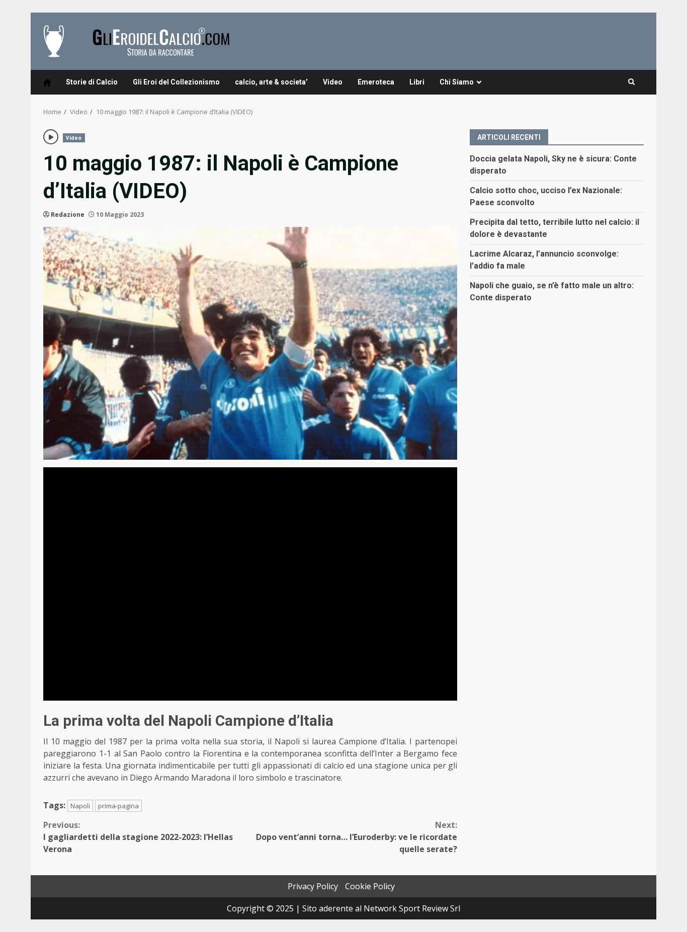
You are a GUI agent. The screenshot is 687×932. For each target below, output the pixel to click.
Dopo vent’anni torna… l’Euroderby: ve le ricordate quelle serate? (356, 837)
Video (332, 82)
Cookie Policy (370, 886)
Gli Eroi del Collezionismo (176, 82)
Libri (416, 82)
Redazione (67, 214)
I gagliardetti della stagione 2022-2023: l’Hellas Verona (138, 837)
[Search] (631, 82)
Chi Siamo (457, 82)
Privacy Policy (313, 886)
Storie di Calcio (92, 82)
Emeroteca (376, 82)
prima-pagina (118, 805)
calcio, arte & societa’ (271, 82)
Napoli (80, 805)
